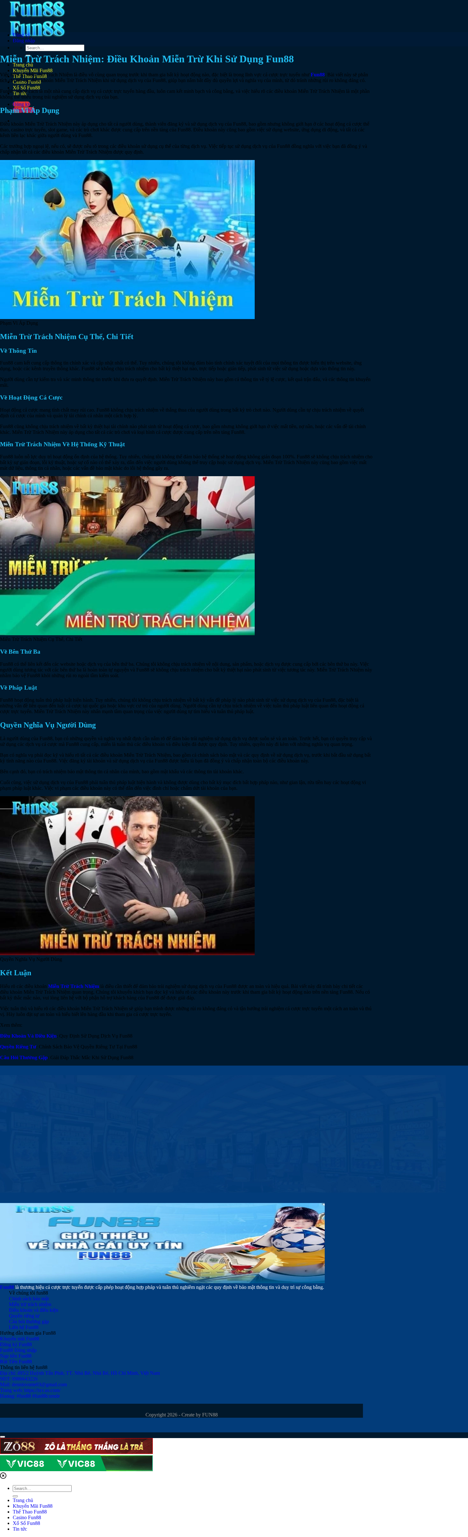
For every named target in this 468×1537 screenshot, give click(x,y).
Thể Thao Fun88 (30, 1511)
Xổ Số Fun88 (26, 87)
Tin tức (20, 1529)
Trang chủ (23, 1500)
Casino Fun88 (27, 1517)
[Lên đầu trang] (2, 1437)
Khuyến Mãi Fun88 (33, 70)
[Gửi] (15, 1496)
